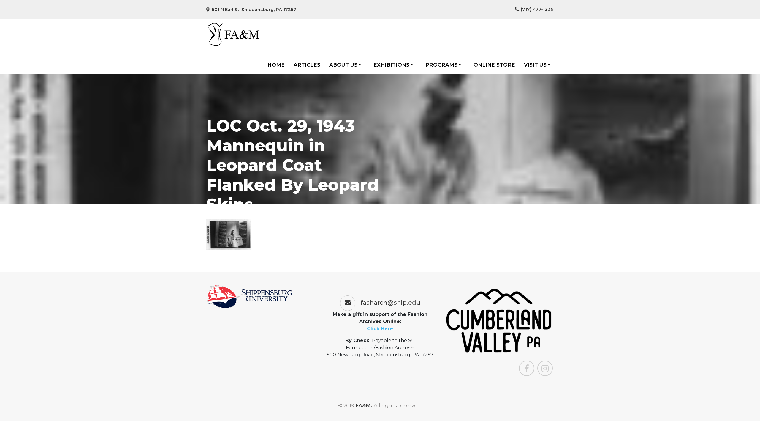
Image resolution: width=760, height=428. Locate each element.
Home (276, 65)
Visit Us (535, 65)
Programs (441, 65)
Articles (307, 65)
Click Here (380, 328)
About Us (343, 65)
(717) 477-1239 (537, 9)
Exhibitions (391, 65)
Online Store (494, 65)
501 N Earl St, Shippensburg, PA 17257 (253, 9)
